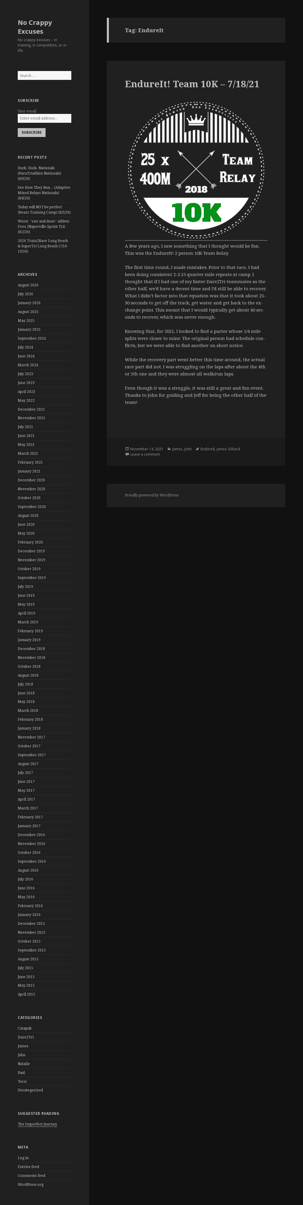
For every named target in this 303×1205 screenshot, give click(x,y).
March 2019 (28, 622)
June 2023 (26, 382)
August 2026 (28, 285)
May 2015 (26, 985)
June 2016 (26, 888)
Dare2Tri (26, 1037)
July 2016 (25, 879)
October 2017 (29, 746)
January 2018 (29, 728)
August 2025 (28, 311)
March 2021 (28, 453)
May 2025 (26, 320)
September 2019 (32, 577)
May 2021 (26, 444)
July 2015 (25, 967)
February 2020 (30, 542)
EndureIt (208, 448)
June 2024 (26, 356)
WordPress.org (30, 1184)
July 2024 (25, 347)
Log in (23, 1157)
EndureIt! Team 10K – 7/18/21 (192, 84)
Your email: (27, 111)
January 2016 (29, 914)
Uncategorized (30, 1090)
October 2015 (29, 941)
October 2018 (29, 666)
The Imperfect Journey (37, 1124)
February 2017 (30, 817)
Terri (22, 1081)
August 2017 (28, 763)
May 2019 (26, 604)
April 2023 (26, 391)
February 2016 (30, 905)
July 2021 (25, 426)
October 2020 (29, 497)
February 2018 (30, 719)
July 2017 (25, 772)
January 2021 (29, 471)
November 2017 (31, 737)
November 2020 (31, 488)
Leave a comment (145, 454)
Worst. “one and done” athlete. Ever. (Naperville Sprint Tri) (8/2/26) (44, 226)
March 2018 (28, 710)
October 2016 (29, 852)
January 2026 (29, 302)
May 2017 (26, 790)
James (23, 1045)
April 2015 (26, 994)
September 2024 (32, 338)
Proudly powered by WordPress (152, 495)
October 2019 (29, 568)
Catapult (25, 1028)
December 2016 (31, 834)
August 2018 (28, 675)
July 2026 (25, 293)
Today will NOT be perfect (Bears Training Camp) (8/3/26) (44, 209)
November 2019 (31, 559)
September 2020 (32, 506)
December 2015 (31, 923)
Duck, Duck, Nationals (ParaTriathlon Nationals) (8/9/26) (39, 173)
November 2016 (31, 843)
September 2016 (32, 861)
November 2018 (31, 657)
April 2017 (26, 799)
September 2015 (32, 950)
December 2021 (31, 409)
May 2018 (26, 701)
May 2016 (26, 896)
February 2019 (30, 630)
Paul (21, 1072)
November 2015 (31, 932)
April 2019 (26, 613)
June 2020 (26, 524)
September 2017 (32, 754)
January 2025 (29, 329)
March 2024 (28, 364)
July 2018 (25, 684)
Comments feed (31, 1175)
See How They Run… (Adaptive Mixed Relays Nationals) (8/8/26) (44, 193)
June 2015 (26, 976)
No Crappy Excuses (35, 27)
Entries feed (28, 1166)
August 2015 (28, 959)
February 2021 (30, 462)
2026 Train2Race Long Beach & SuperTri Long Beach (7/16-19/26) (43, 246)
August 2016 (28, 870)
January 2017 (29, 825)
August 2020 (28, 515)
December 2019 (31, 551)
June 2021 (26, 435)
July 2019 (25, 586)
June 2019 (26, 595)
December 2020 (31, 480)
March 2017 (28, 808)
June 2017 (26, 781)
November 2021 (31, 417)
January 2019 (29, 639)
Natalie (24, 1063)
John (21, 1054)
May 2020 (26, 533)
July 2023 (25, 373)
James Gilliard (228, 448)
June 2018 (26, 693)
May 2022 (26, 400)
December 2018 (31, 648)
